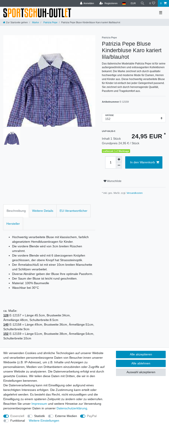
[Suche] (142, 3)
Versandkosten (135, 193)
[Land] (124, 3)
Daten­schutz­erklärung (72, 408)
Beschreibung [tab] (16, 210)
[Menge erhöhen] (119, 159)
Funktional (17, 420)
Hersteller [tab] (13, 223)
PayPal (92, 416)
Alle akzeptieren (141, 354)
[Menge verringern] (119, 165)
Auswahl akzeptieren (141, 372)
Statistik (39, 416)
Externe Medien (66, 416)
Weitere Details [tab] (42, 210)
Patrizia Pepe (50, 22)
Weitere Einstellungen (44, 420)
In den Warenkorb (142, 162)
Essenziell (17, 416)
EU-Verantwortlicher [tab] (73, 210)
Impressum (39, 403)
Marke (35, 22)
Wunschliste (113, 181)
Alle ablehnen (140, 363)
